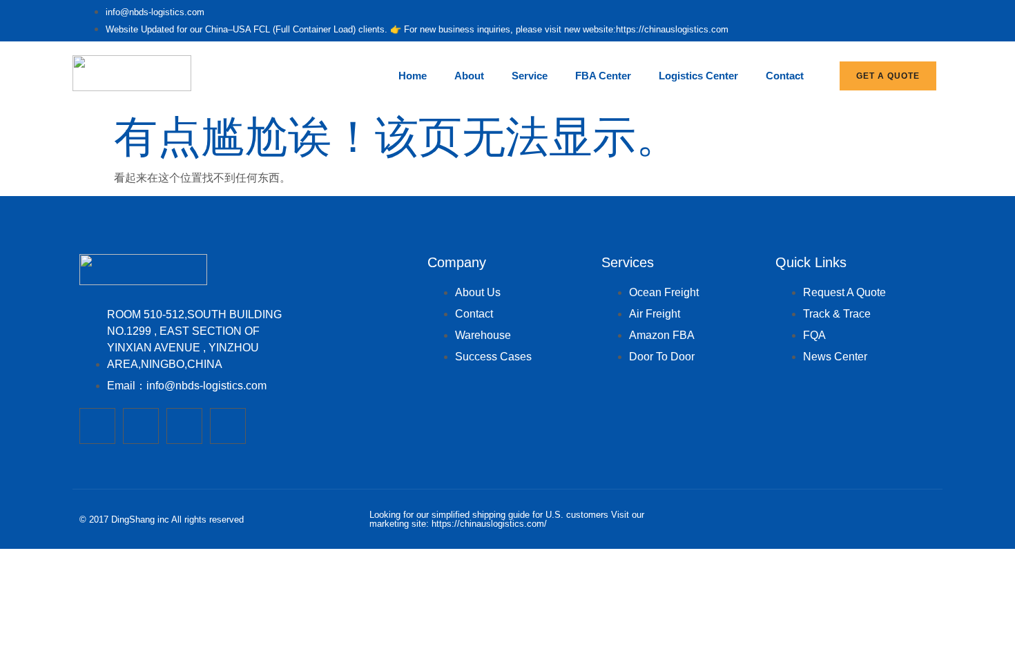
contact (785, 75)
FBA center (603, 75)
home (412, 75)
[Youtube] (184, 426)
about (469, 75)
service (530, 75)
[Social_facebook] (97, 426)
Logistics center (698, 75)
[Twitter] (141, 426)
